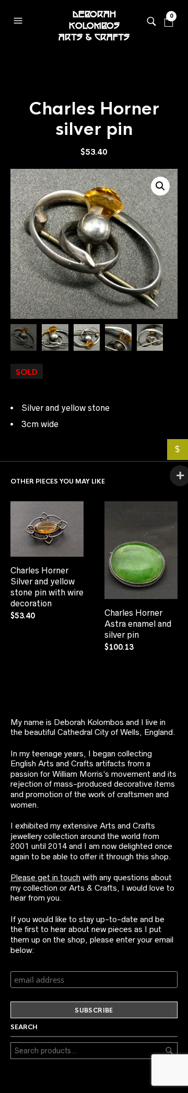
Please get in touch (45, 877)
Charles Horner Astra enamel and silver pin (137, 623)
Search (169, 1050)
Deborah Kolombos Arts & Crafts (94, 21)
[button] (19, 18)
